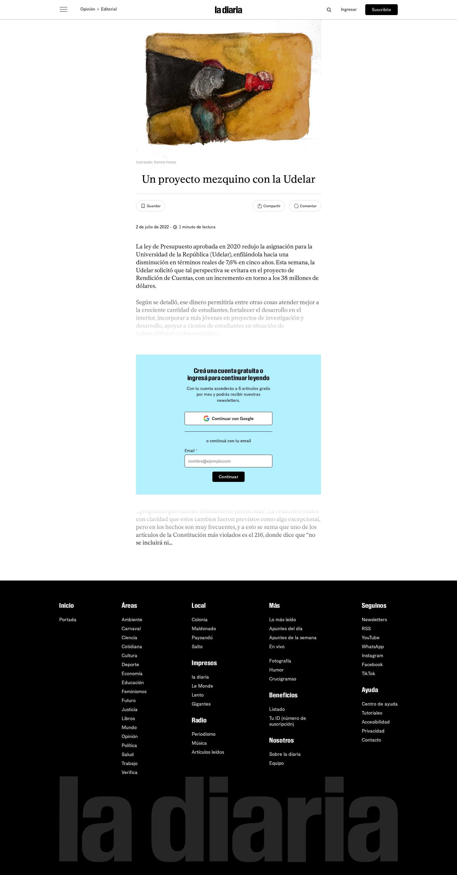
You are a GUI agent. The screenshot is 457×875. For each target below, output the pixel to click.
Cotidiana (132, 647)
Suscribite (381, 9)
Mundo (129, 727)
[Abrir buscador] (328, 9)
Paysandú (202, 638)
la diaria (200, 677)
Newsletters (374, 620)
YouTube (371, 638)
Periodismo (204, 734)
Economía (132, 673)
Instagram (372, 655)
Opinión (87, 9)
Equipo (276, 763)
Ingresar (349, 9)
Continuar (228, 476)
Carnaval (131, 629)
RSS (366, 629)
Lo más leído (282, 620)
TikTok (368, 673)
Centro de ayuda (380, 704)
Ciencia (129, 638)
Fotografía (280, 661)
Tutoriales (372, 713)
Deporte (130, 664)
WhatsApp (373, 647)
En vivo (277, 647)
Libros (128, 718)
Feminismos (134, 691)
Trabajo (130, 763)
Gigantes (201, 704)
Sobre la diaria (285, 754)
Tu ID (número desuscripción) (287, 721)
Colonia (200, 620)
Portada (67, 620)
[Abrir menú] (63, 9)
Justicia (130, 709)
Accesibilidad (376, 722)
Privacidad (373, 731)
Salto (197, 647)
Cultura (129, 655)
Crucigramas (282, 679)
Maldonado (204, 629)
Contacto (371, 740)
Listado (277, 709)
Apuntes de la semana (293, 638)
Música (199, 743)
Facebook (372, 664)
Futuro (129, 700)
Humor (276, 670)
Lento (198, 695)
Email (191, 450)
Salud (128, 754)
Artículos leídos (208, 752)
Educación (133, 682)
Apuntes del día (286, 629)
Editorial (109, 9)
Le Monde (202, 686)
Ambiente (132, 620)
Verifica (130, 772)
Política (129, 745)
